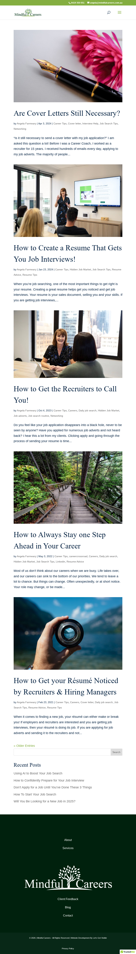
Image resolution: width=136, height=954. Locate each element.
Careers (72, 410)
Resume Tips (29, 274)
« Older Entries (24, 746)
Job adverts (20, 415)
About (68, 839)
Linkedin (60, 561)
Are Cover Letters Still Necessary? (67, 113)
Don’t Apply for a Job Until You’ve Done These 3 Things (53, 787)
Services (68, 848)
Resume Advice (75, 561)
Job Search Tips (109, 123)
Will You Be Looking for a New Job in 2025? (44, 801)
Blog (68, 907)
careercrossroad (78, 556)
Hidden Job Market (80, 269)
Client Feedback (68, 899)
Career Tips (60, 123)
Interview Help (90, 123)
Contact (68, 915)
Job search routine (38, 415)
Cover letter (74, 123)
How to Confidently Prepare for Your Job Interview (49, 780)
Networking (20, 128)
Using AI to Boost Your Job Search (38, 773)
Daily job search (88, 410)
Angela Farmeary (26, 123)
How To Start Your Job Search (35, 794)
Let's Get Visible (100, 938)
